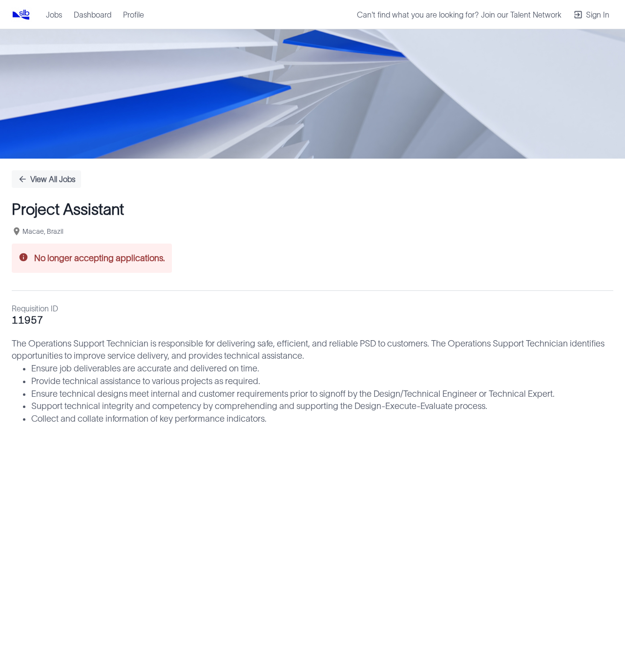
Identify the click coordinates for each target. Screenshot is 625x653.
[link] (21, 14)
